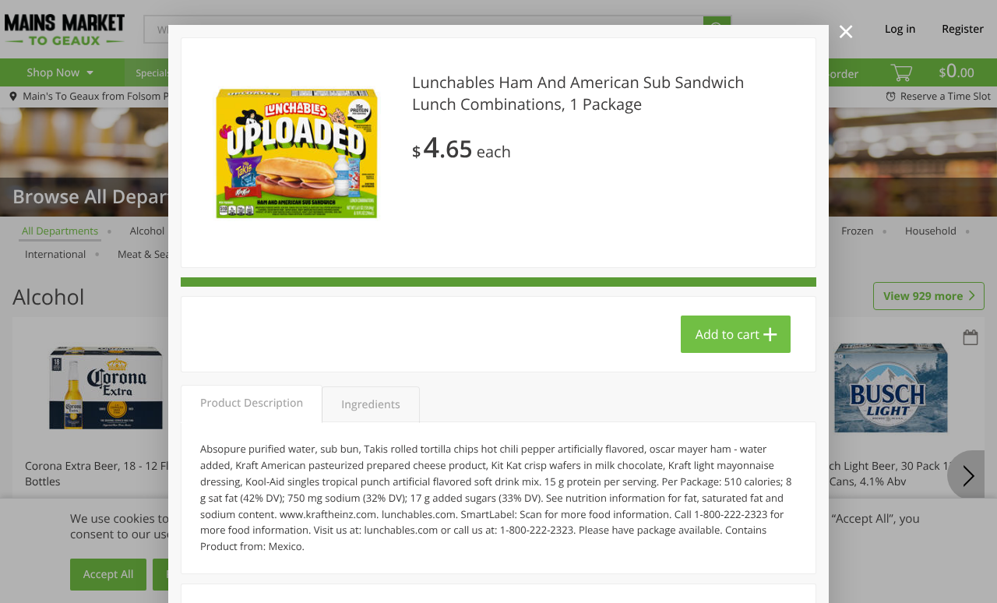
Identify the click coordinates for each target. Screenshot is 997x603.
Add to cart (727, 334)
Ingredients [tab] (370, 404)
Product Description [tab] (251, 403)
